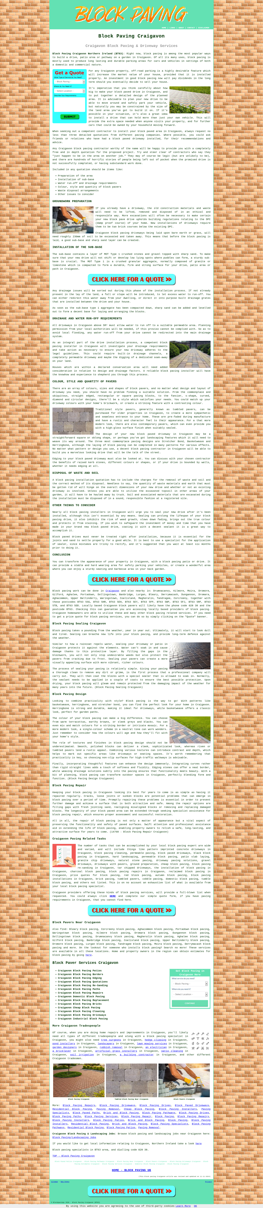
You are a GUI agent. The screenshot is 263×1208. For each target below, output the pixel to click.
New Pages (65, 1182)
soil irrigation (82, 1054)
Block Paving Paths (66, 1116)
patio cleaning (172, 1051)
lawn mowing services (152, 1043)
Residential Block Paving (72, 1109)
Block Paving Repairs (79, 1105)
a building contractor (137, 1054)
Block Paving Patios (108, 1120)
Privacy (208, 1182)
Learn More (183, 1206)
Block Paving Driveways (117, 1105)
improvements (135, 1032)
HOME (164, 28)
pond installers (63, 1043)
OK (195, 1206)
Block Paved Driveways (192, 1105)
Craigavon (112, 590)
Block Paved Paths (86, 1112)
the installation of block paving (179, 867)
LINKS (172, 28)
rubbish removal (111, 1047)
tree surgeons (111, 1040)
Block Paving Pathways (158, 1112)
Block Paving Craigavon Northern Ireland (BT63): (88, 53)
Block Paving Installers (178, 1109)
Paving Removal (108, 1109)
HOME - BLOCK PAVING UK (131, 1170)
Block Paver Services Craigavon (85, 963)
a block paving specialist (163, 1036)
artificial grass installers (116, 1051)
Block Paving (164, 1116)
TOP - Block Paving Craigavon (73, 1156)
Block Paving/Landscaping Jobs (74, 1137)
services (147, 892)
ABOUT (181, 28)
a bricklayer (61, 1051)
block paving (153, 53)
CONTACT (191, 28)
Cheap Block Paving (139, 1109)
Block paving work (65, 590)
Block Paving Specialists (169, 1124)
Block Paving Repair (136, 1116)
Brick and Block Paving (121, 1112)
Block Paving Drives (155, 1105)
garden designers (64, 1047)
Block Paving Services (101, 1116)
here (89, 955)
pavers (133, 659)
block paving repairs (125, 871)
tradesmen (74, 1058)
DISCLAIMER (203, 28)
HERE (113, 896)
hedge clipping (155, 1040)
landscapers (106, 1043)
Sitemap (54, 1182)
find (63, 929)
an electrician (156, 1047)
